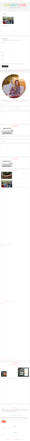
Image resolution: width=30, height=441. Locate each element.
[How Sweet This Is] (15, 3)
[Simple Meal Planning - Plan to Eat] (23, 376)
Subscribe (3, 421)
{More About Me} (3, 104)
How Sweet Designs (21, 439)
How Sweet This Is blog (11, 439)
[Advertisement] (16, 28)
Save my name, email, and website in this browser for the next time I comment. (12, 63)
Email (3, 55)
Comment (3, 42)
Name (3, 52)
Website (3, 59)
